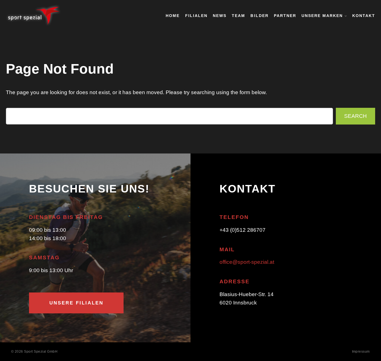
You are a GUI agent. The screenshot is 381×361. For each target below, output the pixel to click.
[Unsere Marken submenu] (345, 15)
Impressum (361, 351)
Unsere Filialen (76, 303)
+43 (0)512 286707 (243, 230)
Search (355, 116)
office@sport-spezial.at (247, 262)
